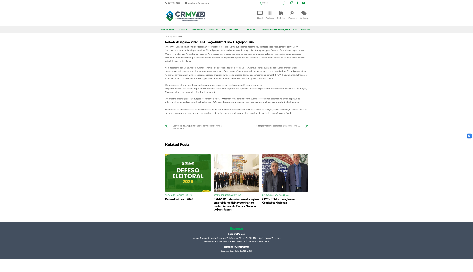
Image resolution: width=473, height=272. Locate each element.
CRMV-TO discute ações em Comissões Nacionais (278, 200)
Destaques (170, 195)
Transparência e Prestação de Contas (279, 30)
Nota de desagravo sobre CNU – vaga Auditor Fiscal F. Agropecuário (209, 42)
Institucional (167, 30)
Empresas (213, 30)
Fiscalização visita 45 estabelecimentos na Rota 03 (276, 126)
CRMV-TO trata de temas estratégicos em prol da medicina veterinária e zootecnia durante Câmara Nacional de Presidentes (236, 204)
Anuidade (270, 18)
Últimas (188, 195)
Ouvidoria (304, 18)
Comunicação (251, 30)
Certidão (281, 18)
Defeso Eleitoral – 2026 (179, 199)
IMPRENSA (305, 30)
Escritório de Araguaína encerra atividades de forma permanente (197, 127)
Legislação (183, 30)
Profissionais (198, 30)
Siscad (260, 18)
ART (223, 30)
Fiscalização (235, 30)
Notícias (180, 195)
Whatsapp (292, 18)
